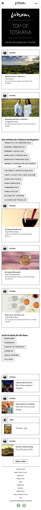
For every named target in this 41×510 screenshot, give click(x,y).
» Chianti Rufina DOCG (11, 183)
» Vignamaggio (9, 343)
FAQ (20, 497)
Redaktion (20, 479)
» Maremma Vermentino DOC (14, 147)
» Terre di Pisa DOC (10, 192)
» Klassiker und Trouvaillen (14, 200)
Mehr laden (20, 461)
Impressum (20, 491)
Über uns (20, 475)
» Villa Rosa (8, 359)
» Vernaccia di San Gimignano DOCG (17, 143)
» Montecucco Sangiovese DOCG (16, 159)
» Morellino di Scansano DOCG (15, 155)
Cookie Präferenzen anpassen (20, 501)
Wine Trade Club (20, 472)
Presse (20, 488)
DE (36, 3)
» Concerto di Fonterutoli (14, 347)
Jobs (20, 482)
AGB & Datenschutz (21, 494)
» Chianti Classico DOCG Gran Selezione (19, 175)
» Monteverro (9, 338)
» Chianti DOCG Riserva (12, 179)
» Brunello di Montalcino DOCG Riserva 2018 (20, 165)
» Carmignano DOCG (11, 187)
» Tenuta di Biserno (11, 355)
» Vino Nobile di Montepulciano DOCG (18, 171)
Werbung (20, 485)
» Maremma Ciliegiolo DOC (13, 151)
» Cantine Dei (8, 351)
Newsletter (20, 469)
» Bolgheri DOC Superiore (13, 196)
